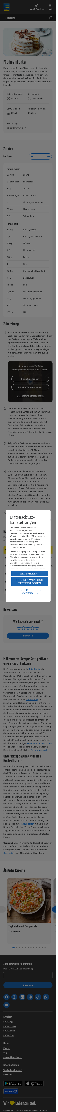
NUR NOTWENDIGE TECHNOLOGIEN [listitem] (29, 581)
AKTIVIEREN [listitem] (29, 573)
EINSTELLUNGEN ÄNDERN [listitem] (30, 592)
